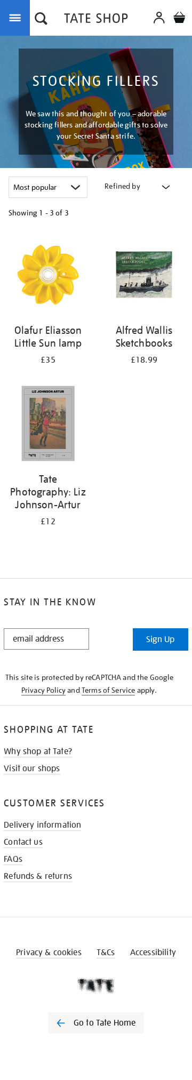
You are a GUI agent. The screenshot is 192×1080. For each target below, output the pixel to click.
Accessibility (153, 952)
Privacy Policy (43, 690)
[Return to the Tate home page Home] (96, 20)
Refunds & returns (38, 876)
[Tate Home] (96, 985)
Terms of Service (108, 690)
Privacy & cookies (49, 952)
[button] (41, 19)
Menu (17, 17)
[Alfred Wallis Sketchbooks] (144, 276)
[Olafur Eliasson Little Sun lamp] (48, 276)
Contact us (23, 842)
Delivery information (42, 825)
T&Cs (106, 952)
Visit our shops (32, 768)
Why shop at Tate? (38, 751)
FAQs (13, 859)
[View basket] (179, 19)
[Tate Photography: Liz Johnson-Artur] (48, 425)
